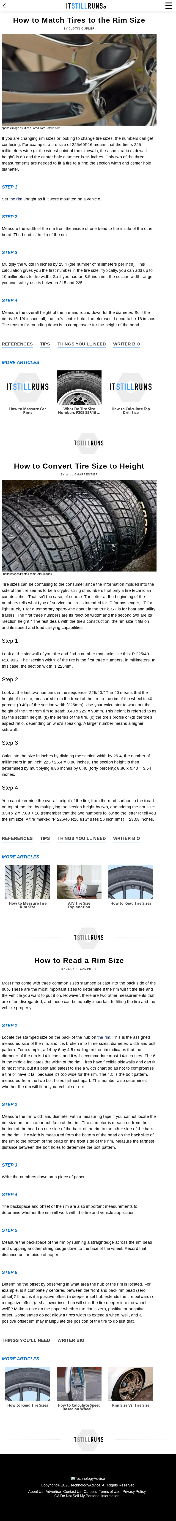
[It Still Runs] (86, 6)
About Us (35, 1492)
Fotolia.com (53, 128)
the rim (15, 199)
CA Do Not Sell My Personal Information (86, 1496)
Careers (90, 1492)
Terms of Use (109, 1492)
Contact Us (72, 1492)
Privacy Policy (134, 1492)
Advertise (53, 1492)
